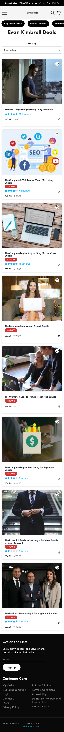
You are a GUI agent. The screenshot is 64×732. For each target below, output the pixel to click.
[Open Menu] (5, 12)
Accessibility (39, 694)
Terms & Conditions (43, 689)
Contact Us (9, 698)
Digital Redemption (14, 689)
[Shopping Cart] (58, 13)
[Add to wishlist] (57, 64)
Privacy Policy (11, 707)
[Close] (58, 3)
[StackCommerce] (32, 726)
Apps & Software (13, 23)
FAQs (6, 702)
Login (6, 694)
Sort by (32, 43)
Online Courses (38, 23)
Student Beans (40, 706)
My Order (8, 685)
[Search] (52, 12)
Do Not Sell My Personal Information (46, 700)
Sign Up (11, 667)
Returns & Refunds (43, 685)
